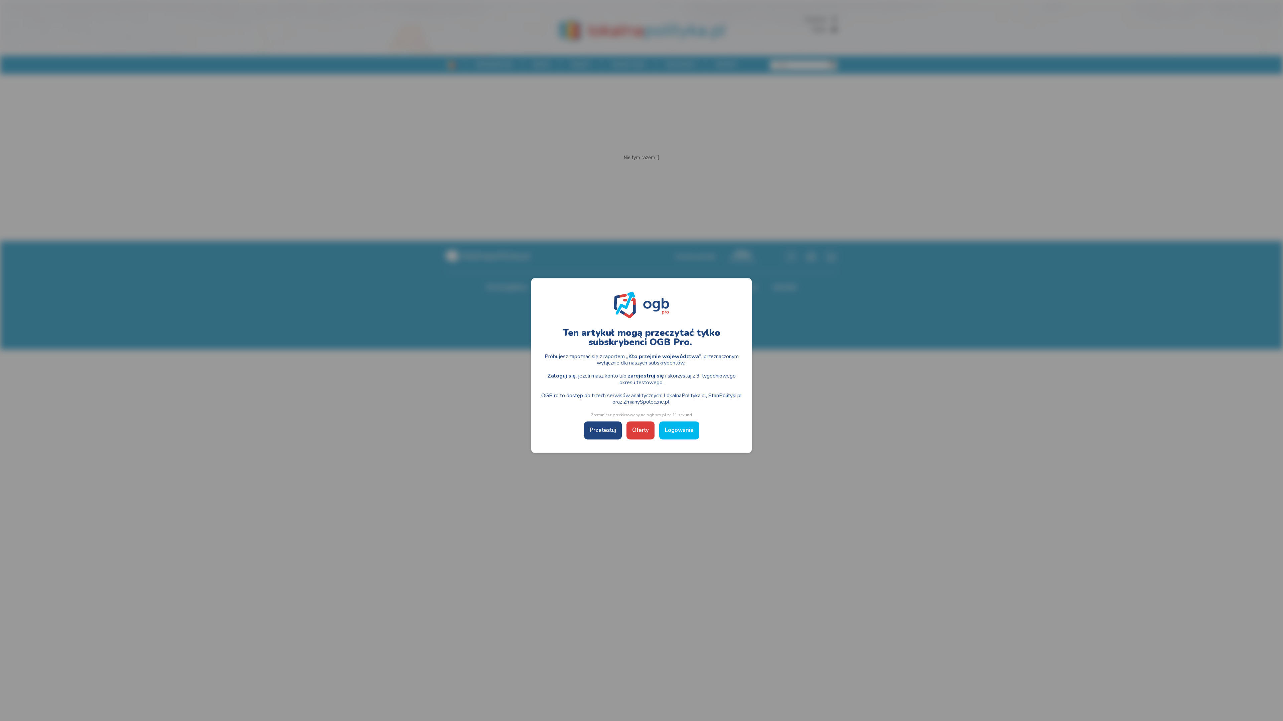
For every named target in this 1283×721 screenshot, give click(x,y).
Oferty (640, 430)
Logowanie (679, 430)
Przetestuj (603, 430)
